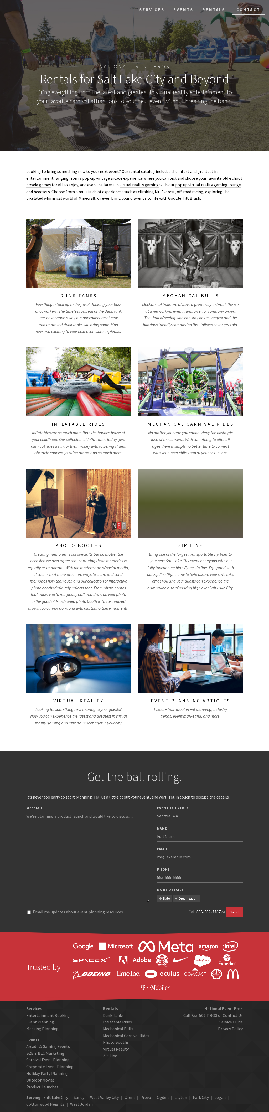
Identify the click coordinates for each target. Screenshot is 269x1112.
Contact (248, 9)
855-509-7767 (208, 911)
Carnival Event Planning (48, 1059)
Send (234, 912)
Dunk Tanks (113, 1015)
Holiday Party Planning (47, 1073)
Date (166, 898)
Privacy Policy (230, 1028)
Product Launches (42, 1086)
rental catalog (142, 171)
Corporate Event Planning (50, 1066)
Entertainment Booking (48, 1015)
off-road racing (190, 191)
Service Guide (231, 1022)
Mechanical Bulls (118, 1028)
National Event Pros (134, 66)
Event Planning (40, 1022)
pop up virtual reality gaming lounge (208, 184)
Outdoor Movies (40, 1080)
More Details (170, 890)
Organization (188, 898)
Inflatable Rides (117, 1022)
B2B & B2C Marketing (45, 1053)
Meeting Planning (42, 1028)
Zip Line (110, 1055)
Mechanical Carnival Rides (126, 1035)
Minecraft (87, 198)
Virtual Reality (116, 1049)
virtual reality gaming (139, 184)
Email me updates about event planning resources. (78, 911)
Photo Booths (116, 1042)
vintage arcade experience (119, 178)
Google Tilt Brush (184, 198)
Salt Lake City (56, 1097)
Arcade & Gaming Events (48, 1046)
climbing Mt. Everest (156, 191)
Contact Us (233, 1015)
